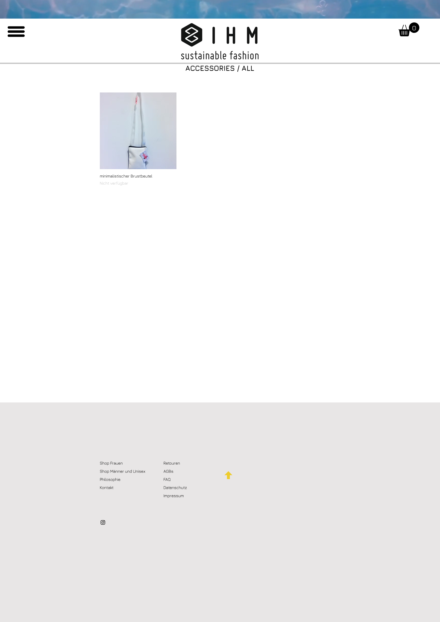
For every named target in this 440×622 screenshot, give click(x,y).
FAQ (167, 479)
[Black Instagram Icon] (103, 522)
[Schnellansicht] (138, 130)
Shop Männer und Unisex (122, 471)
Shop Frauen (111, 463)
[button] (16, 31)
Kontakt (107, 487)
